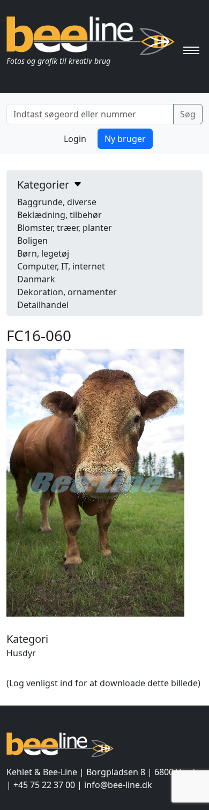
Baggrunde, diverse (56, 202)
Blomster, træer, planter (64, 228)
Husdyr (21, 653)
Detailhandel (43, 305)
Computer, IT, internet (61, 266)
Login (75, 139)
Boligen (32, 240)
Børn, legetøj (43, 253)
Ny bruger (125, 139)
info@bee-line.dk (118, 785)
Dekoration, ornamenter (67, 292)
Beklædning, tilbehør (59, 215)
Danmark (36, 279)
